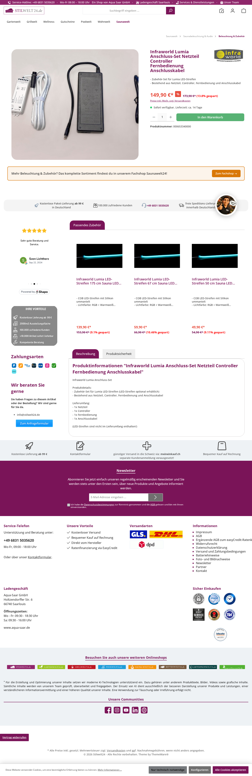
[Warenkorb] (243, 10)
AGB (152, 504)
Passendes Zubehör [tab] (87, 225)
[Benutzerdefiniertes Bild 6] (230, 614)
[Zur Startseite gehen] (24, 10)
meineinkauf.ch (170, 454)
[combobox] (124, 10)
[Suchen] (170, 10)
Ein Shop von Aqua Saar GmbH (111, 2)
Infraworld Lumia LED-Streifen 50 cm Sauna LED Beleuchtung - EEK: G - (212, 281)
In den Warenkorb (210, 117)
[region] (75, 104)
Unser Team (231, 2)
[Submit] (155, 497)
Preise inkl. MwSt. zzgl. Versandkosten (170, 100)
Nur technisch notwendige (167, 770)
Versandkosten (116, 750)
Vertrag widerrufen (14, 737)
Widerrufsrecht (206, 544)
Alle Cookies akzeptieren (230, 770)
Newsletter (203, 563)
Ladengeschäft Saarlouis (154, 2)
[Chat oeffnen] (226, 205)
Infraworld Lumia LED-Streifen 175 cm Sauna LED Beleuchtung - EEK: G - (97, 281)
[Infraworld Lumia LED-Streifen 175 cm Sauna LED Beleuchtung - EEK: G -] (99, 255)
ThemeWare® (160, 754)
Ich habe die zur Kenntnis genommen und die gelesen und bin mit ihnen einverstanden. (127, 506)
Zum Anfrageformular (34, 423)
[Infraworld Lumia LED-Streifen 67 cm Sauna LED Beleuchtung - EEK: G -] (157, 255)
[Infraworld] (229, 62)
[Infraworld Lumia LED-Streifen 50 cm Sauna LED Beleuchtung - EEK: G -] (215, 255)
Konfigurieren (199, 770)
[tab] (85, 353)
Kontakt (201, 571)
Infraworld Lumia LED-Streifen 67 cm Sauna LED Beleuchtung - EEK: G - (154, 281)
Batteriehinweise (207, 555)
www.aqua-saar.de (17, 628)
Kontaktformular (80, 454)
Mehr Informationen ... (110, 769)
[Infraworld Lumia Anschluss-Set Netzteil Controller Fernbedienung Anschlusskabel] (75, 104)
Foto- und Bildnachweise (213, 559)
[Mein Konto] (232, 10)
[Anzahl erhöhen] (171, 117)
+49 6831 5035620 (158, 205)
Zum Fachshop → (226, 173)
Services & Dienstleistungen (196, 2)
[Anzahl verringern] (154, 117)
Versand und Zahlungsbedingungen (221, 551)
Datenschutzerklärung (211, 548)
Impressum (204, 532)
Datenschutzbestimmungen (99, 504)
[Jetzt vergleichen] (221, 10)
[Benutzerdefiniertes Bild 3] (230, 599)
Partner (201, 567)
